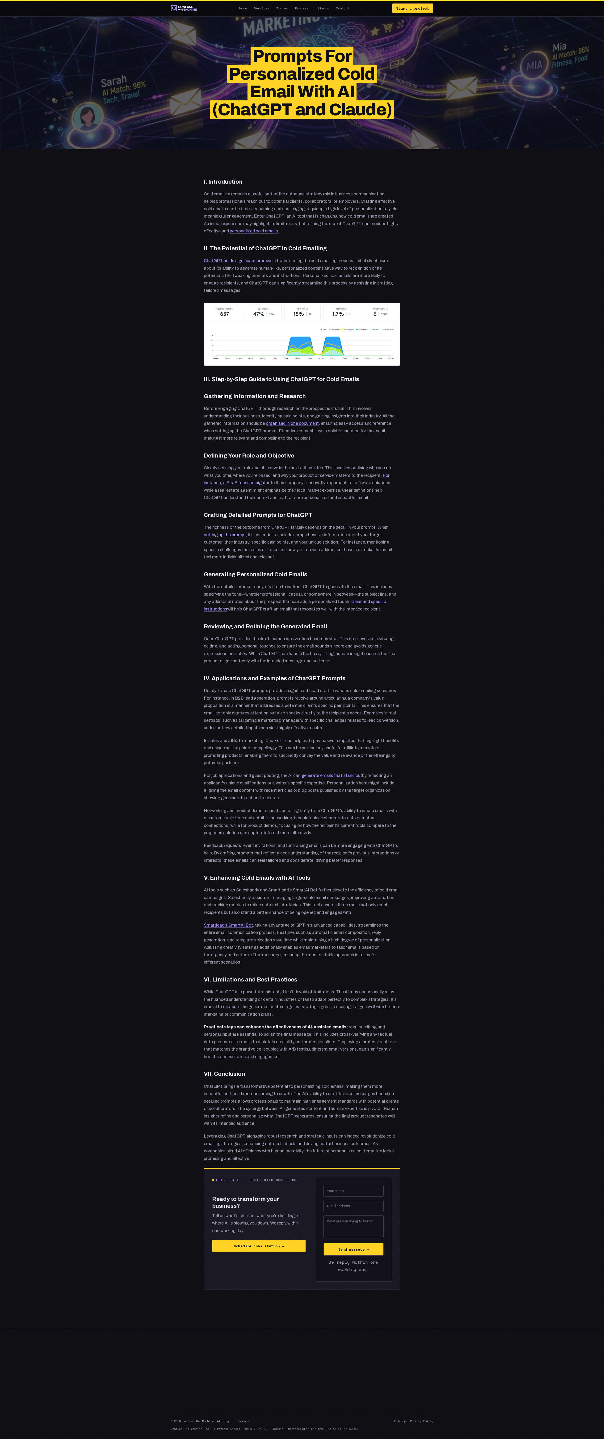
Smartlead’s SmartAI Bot (228, 925)
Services (261, 8)
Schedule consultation (259, 1246)
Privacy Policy (421, 1421)
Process (302, 8)
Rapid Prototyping (398, 1391)
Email (327, 1383)
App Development (397, 1383)
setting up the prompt (225, 534)
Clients (322, 8)
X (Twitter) (331, 1365)
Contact (342, 8)
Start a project (412, 8)
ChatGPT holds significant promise (238, 260)
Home (243, 8)
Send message (353, 1249)
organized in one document (292, 423)
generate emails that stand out (332, 775)
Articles (268, 1374)
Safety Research (397, 1374)
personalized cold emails (254, 231)
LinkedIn (329, 1374)
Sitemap (400, 1421)
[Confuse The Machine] (210, 1358)
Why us (282, 8)
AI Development (396, 1365)
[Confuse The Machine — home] (184, 8)
